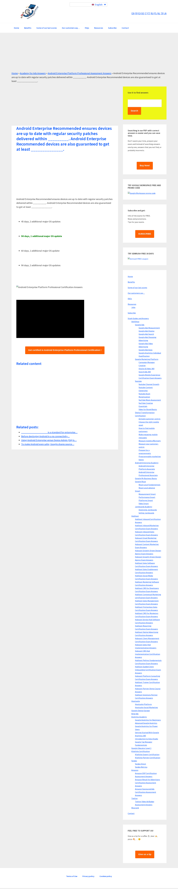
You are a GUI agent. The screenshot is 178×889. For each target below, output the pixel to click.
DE (142, 13)
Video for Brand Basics (148, 409)
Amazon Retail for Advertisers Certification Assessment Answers (147, 782)
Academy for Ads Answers (33, 73)
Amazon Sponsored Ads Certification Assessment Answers (145, 792)
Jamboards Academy (143, 506)
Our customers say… (136, 293)
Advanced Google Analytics (146, 723)
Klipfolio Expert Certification (147, 754)
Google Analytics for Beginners (148, 720)
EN (133, 13)
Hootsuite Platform (143, 704)
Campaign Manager (147, 362)
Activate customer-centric (149, 419)
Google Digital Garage (140, 710)
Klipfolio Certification (140, 751)
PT (148, 13)
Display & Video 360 (146, 368)
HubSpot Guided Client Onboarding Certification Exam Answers (148, 669)
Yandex (134, 761)
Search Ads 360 (145, 372)
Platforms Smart (146, 500)
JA (165, 13)
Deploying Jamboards (148, 510)
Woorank (135, 808)
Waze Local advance (147, 488)
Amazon (134, 770)
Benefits (131, 282)
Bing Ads (135, 713)
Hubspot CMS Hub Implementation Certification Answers (147, 654)
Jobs (133, 307)
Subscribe (132, 313)
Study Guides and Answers (138, 318)
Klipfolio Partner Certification (147, 757)
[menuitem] (88, 4)
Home (15, 73)
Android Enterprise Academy (146, 463)
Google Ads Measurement (149, 328)
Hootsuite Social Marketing (146, 707)
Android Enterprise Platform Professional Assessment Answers (79, 73)
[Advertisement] (84, 54)
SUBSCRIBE (144, 234)
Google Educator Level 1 (141, 748)
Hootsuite (135, 701)
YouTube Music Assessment (150, 400)
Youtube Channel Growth (149, 384)
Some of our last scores (137, 287)
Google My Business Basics (146, 478)
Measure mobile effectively (150, 441)
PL (155, 13)
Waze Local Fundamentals (149, 484)
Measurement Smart (147, 494)
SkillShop (135, 321)
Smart (137, 491)
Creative (142, 365)
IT (146, 13)
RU (152, 13)
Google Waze (140, 481)
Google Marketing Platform (146, 359)
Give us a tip (144, 854)
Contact (131, 813)
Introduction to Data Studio (146, 739)
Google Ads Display (146, 331)
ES (139, 13)
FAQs (130, 298)
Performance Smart (147, 497)
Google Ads (139, 324)
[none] (88, 4)
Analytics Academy (139, 717)
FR (136, 13)
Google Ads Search (146, 334)
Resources (132, 304)
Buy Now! (145, 165)
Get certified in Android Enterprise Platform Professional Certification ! (64, 350)
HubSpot (135, 516)
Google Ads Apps (145, 350)
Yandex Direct (140, 764)
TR (162, 13)
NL (158, 13)
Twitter (134, 798)
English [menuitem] (98, 4)
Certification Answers (30, 11)
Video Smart (144, 503)
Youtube (138, 381)
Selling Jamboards (146, 513)
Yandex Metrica (141, 767)
